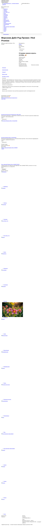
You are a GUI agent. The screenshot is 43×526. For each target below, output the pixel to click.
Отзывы (4, 72)
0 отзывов (21, 50)
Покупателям (3, 515)
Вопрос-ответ (4, 74)
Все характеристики (22, 63)
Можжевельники (7, 21)
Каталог (23, 515)
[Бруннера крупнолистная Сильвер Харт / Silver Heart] (21, 105)
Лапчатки (5, 16)
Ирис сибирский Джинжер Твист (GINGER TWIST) (10, 164)
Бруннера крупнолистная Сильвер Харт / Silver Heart (11, 114)
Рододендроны (6, 24)
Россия (20, 44)
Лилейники (6, 17)
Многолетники (6, 34)
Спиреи (5, 28)
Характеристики (5, 69)
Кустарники (6, 15)
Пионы (5, 22)
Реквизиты (3, 516)
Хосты (5, 31)
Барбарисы (6, 186)
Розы (4, 25)
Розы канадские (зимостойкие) (9, 26)
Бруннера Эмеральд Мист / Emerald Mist (8, 137)
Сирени (5, 27)
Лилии (5, 18)
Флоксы (5, 497)
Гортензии (5, 11)
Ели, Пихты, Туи (6, 12)
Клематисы (6, 14)
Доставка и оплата (5, 0)
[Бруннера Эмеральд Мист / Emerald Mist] (21, 128)
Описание (4, 67)
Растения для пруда (7, 23)
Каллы (5, 13)
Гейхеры (5, 10)
